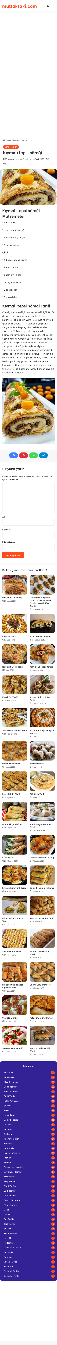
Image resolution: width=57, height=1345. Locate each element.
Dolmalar (8, 1214)
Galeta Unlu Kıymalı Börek (40, 953)
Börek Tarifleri (21, 140)
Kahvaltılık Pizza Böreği (41, 666)
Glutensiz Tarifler (12, 1271)
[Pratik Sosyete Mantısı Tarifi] (42, 811)
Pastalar (8, 1124)
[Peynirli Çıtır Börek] (14, 781)
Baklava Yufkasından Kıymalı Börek (12, 986)
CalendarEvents (11, 1276)
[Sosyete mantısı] (14, 1005)
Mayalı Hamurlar (11, 1082)
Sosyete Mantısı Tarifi (12, 1048)
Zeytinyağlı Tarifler (12, 1172)
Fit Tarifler (8, 1243)
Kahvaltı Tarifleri (11, 1139)
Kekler (7, 1110)
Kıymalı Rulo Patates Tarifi (40, 698)
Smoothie (8, 1252)
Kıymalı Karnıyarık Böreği (14, 887)
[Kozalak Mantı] (14, 623)
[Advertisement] (28, 43)
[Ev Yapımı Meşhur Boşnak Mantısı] (42, 717)
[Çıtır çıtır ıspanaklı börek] (42, 875)
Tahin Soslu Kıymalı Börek (14, 730)
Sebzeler (8, 1257)
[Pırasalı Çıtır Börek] (14, 751)
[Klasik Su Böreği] (14, 684)
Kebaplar (8, 1143)
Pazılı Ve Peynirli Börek (41, 636)
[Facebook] (13, 455)
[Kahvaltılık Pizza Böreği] (42, 654)
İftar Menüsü (10, 1195)
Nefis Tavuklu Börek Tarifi (42, 918)
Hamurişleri (9, 1115)
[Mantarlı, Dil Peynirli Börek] (42, 1035)
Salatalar (8, 1105)
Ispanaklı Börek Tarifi (12, 666)
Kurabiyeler (9, 1077)
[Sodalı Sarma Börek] (14, 939)
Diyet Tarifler (10, 1186)
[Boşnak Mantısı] (42, 751)
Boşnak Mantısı (37, 763)
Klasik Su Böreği (10, 697)
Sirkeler (7, 1228)
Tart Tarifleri (9, 1224)
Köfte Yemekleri (11, 1101)
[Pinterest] (23, 455)
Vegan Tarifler (10, 1262)
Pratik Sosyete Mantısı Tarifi (40, 826)
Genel (6, 1210)
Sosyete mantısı (10, 1017)
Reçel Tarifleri (10, 1233)
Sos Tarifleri (9, 1219)
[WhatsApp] (33, 455)
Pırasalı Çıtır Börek (11, 763)
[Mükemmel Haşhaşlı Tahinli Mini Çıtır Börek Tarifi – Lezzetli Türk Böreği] (42, 585)
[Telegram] (43, 455)
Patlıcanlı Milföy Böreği (41, 1017)
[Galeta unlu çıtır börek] (42, 972)
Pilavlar (7, 1158)
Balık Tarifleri (10, 1191)
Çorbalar (8, 1134)
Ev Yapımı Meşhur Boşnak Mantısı (42, 732)
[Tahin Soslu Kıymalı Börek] (14, 717)
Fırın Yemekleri (11, 1091)
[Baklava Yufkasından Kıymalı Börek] (14, 972)
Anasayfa (9, 140)
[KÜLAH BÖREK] (14, 845)
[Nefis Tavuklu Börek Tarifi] (42, 905)
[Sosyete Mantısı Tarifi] (14, 1035)
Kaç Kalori (8, 1266)
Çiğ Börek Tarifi (37, 793)
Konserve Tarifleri (12, 1153)
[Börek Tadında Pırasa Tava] (14, 905)
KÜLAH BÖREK (9, 857)
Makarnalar (9, 1176)
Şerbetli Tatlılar (11, 1120)
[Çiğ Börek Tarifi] (42, 781)
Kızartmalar (9, 1148)
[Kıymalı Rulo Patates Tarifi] (42, 684)
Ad (4, 517)
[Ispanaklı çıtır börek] (14, 811)
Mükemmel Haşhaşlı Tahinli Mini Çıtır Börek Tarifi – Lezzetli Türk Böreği (40, 601)
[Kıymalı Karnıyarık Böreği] (14, 875)
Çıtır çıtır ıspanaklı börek (42, 887)
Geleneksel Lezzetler (13, 1167)
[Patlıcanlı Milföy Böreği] (42, 1005)
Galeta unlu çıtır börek (41, 984)
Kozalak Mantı (9, 636)
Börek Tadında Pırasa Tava (12, 920)
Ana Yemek (9, 1072)
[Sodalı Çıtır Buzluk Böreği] (42, 845)
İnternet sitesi (8, 542)
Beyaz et (8, 1129)
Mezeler (7, 1162)
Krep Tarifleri (10, 1181)
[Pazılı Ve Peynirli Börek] (42, 623)
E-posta (6, 529)
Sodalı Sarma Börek (11, 951)
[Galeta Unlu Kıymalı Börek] (42, 939)
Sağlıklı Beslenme (12, 1200)
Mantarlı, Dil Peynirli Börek (40, 1049)
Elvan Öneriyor (11, 1205)
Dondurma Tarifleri (12, 1247)
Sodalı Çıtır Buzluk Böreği (42, 857)
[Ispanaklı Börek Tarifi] (14, 654)
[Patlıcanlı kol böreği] (14, 585)
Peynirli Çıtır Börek (11, 793)
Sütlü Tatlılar (10, 1096)
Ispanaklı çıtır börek (12, 824)
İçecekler (8, 1238)
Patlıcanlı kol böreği (12, 597)
